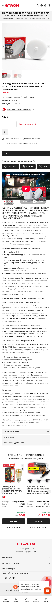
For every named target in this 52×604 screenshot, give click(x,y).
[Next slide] (48, 46)
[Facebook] (3, 578)
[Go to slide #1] (6, 75)
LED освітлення (16, 18)
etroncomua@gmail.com (26, 551)
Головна (5, 18)
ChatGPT (12, 166)
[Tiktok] (9, 578)
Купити (14, 521)
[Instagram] (6, 578)
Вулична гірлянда (44, 502)
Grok (45, 166)
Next (49, 491)
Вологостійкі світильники (35, 18)
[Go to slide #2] (17, 75)
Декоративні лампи (20, 502)
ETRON (5, 92)
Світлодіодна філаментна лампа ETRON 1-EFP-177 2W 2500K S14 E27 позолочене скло (12, 490)
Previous (2, 491)
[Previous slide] (3, 46)
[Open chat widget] (47, 590)
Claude (29, 166)
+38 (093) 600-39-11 (26, 549)
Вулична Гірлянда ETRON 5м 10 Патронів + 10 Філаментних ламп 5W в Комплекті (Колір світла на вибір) (38, 490)
